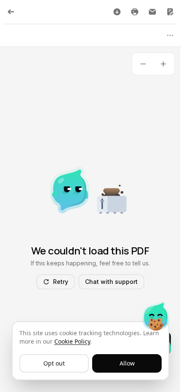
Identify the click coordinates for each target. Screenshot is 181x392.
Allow (127, 363)
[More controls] (170, 35)
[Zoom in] (163, 64)
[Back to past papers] (11, 11)
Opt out (54, 363)
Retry (60, 281)
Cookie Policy (72, 341)
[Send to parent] (152, 11)
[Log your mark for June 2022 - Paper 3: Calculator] (170, 11)
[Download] (117, 11)
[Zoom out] (143, 64)
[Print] (134, 11)
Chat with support (111, 281)
